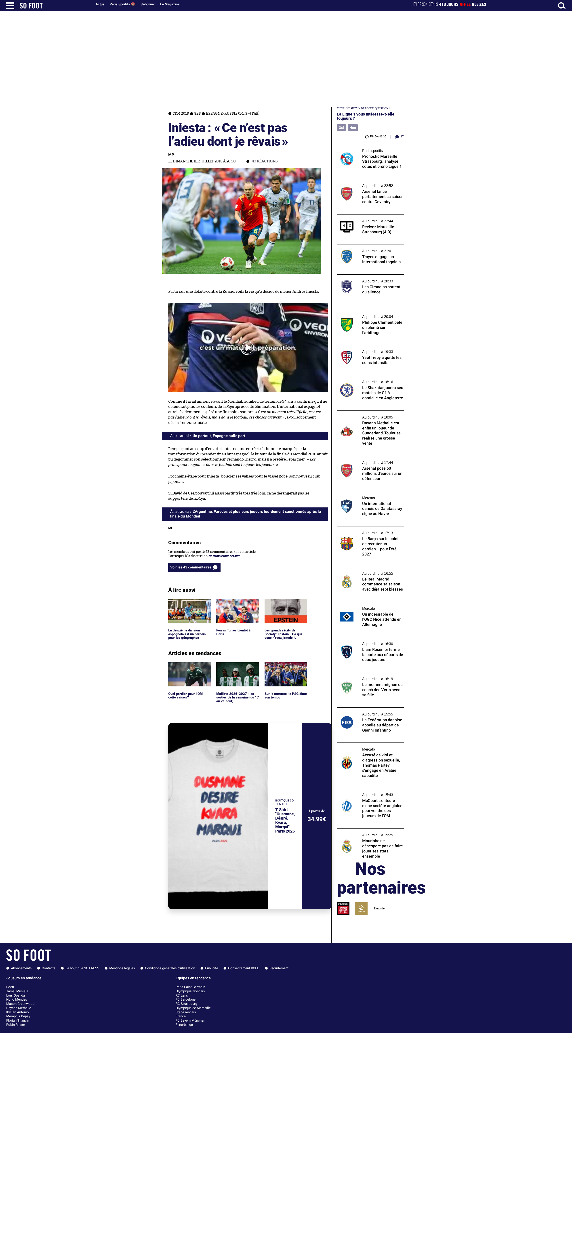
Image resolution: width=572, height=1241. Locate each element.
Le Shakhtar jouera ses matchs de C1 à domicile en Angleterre (366, 379)
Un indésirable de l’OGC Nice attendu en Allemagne (368, 606)
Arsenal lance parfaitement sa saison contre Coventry (366, 183)
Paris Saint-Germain (190, 987)
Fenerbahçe (184, 1025)
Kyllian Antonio (17, 1012)
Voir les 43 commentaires (190, 567)
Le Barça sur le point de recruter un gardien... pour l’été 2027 (364, 530)
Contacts (48, 968)
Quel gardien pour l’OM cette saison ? (186, 666)
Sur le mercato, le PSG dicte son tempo (282, 666)
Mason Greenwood (20, 1004)
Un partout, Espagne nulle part (219, 435)
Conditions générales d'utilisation (170, 968)
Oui (341, 128)
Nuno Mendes (16, 999)
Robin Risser (15, 1025)
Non (352, 128)
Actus (100, 4)
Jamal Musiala (17, 991)
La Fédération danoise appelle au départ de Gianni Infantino (370, 711)
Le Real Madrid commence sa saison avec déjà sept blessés (369, 571)
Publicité (211, 968)
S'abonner (148, 4)
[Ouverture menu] (10, 5)
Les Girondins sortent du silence (362, 276)
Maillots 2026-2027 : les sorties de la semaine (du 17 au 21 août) (237, 668)
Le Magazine (169, 4)
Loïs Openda (15, 995)
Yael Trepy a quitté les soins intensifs (366, 347)
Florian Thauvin (17, 1020)
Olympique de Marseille (193, 1008)
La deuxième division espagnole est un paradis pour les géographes (187, 605)
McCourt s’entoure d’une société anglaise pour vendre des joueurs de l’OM (369, 792)
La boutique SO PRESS (82, 968)
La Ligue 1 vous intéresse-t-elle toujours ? (365, 116)
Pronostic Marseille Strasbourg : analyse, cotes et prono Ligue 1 (369, 148)
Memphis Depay (18, 1016)
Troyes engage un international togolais (368, 246)
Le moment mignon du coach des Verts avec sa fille (367, 676)
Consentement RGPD (243, 968)
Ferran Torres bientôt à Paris (234, 603)
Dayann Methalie (18, 1008)
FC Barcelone (186, 999)
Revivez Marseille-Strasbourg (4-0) (364, 216)
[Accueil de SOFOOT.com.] (55, 5)
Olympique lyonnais (190, 991)
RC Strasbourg (186, 1004)
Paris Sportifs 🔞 (122, 4)
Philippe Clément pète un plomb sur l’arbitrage (365, 314)
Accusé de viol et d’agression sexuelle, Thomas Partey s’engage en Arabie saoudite (366, 749)
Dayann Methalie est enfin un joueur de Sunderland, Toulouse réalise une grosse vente (368, 417)
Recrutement (278, 968)
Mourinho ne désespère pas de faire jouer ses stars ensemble (369, 832)
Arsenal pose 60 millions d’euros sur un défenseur (368, 460)
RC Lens (182, 995)
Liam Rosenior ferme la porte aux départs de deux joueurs (369, 641)
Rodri (10, 987)
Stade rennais (186, 1012)
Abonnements (21, 968)
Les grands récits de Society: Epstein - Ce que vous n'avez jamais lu (284, 605)
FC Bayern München (190, 1020)
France (181, 1016)
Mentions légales (122, 968)
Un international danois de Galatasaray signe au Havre (368, 495)
